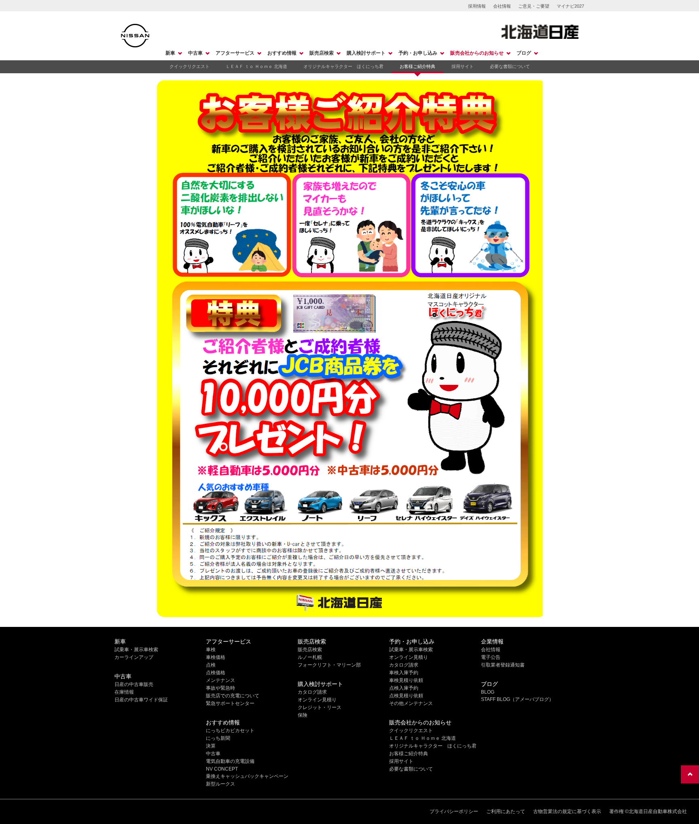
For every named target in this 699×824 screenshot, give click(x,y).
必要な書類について (510, 66)
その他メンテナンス (411, 703)
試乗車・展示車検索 (136, 649)
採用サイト (462, 66)
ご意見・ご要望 (533, 6)
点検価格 (215, 672)
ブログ (524, 53)
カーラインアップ (133, 657)
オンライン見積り (317, 700)
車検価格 (215, 657)
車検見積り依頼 (406, 680)
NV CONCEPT (222, 769)
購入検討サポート (366, 53)
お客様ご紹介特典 (417, 66)
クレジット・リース (319, 707)
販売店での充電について (232, 696)
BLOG (487, 692)
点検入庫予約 (403, 688)
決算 (211, 746)
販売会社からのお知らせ (477, 53)
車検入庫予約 (403, 672)
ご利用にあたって (505, 811)
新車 (170, 53)
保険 (302, 715)
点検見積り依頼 (406, 696)
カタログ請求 (312, 692)
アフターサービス (235, 53)
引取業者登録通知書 (503, 665)
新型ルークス (220, 784)
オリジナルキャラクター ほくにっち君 (343, 66)
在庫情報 (124, 692)
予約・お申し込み (417, 53)
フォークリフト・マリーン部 (329, 665)
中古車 (195, 53)
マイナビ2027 (570, 6)
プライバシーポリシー (454, 811)
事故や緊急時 (220, 688)
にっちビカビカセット (230, 730)
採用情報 (477, 6)
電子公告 (490, 657)
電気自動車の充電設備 (230, 761)
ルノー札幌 (310, 657)
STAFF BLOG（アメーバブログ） (517, 699)
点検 (211, 665)
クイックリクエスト (189, 66)
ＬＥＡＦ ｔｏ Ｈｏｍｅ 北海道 (256, 66)
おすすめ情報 (282, 53)
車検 (211, 649)
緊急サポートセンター (230, 703)
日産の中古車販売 (133, 684)
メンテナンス (220, 680)
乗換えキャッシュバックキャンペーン (247, 776)
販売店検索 (321, 53)
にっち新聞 (218, 738)
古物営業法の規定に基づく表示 (567, 811)
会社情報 (502, 6)
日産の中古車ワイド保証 (141, 700)
